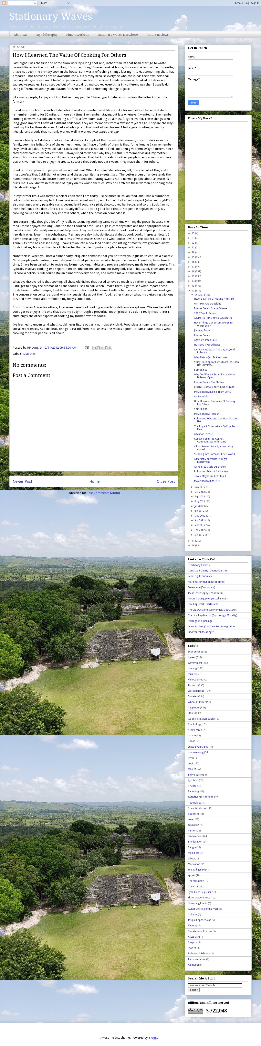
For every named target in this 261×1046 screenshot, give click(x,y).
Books (191, 741)
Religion (192, 942)
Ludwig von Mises (198, 746)
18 (193, 261)
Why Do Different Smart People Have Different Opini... (214, 376)
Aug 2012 (200, 501)
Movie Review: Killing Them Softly (212, 391)
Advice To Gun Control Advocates (213, 318)
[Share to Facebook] (106, 348)
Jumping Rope (202, 330)
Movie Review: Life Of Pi (207, 481)
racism (192, 735)
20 (193, 252)
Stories (192, 948)
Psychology (194, 724)
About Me (21, 34)
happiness (193, 707)
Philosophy (194, 679)
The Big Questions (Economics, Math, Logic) (212, 609)
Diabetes (29, 354)
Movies (192, 769)
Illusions (193, 685)
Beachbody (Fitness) (199, 565)
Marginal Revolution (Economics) (206, 581)
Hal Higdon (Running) (200, 621)
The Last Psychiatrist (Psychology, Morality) (212, 615)
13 (193, 285)
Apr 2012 (200, 520)
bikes (191, 858)
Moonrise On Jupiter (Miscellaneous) (208, 598)
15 (193, 276)
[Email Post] (86, 347)
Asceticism (194, 936)
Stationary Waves (50, 16)
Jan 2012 (200, 534)
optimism (193, 813)
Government (195, 662)
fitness (191, 657)
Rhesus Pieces (202, 335)
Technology (194, 802)
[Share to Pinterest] (110, 348)
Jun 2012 (200, 510)
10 (193, 545)
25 (193, 233)
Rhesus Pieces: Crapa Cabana (210, 308)
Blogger (154, 1037)
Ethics (191, 713)
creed (191, 819)
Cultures (192, 914)
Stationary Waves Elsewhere (117, 34)
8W (190, 758)
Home (94, 481)
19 (193, 257)
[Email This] (94, 348)
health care (194, 730)
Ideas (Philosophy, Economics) (205, 593)
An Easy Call (201, 396)
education (193, 825)
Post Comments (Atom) (103, 493)
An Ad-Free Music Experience (210, 466)
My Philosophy (47, 34)
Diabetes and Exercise (200, 931)
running (192, 668)
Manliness (193, 852)
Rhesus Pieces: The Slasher (209, 382)
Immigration (195, 841)
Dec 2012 (200, 294)
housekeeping (195, 752)
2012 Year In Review (205, 313)
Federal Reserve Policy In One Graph (214, 387)
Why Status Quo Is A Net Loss (210, 357)
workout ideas (196, 690)
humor (192, 830)
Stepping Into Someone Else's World (214, 454)
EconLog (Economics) (200, 576)
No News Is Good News (207, 344)
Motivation (194, 864)
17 (193, 266)
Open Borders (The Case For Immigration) (211, 626)
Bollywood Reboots (199, 953)
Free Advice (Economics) (201, 587)
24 (193, 238)
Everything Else (196, 869)
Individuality (195, 774)
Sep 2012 (200, 496)
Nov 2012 (200, 487)
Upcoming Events (197, 903)
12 (193, 290)
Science (192, 786)
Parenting (193, 791)
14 (193, 281)
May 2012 (200, 515)
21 (193, 247)
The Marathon (196, 880)
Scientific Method (197, 808)
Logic (191, 763)
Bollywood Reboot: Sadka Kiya (211, 471)
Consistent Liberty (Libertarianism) (207, 570)
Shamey (192, 925)
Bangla (192, 847)
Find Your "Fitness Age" (201, 632)
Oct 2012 (200, 491)
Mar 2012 (200, 525)
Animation (194, 964)
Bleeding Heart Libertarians (203, 604)
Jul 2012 (199, 506)
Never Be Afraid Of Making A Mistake (214, 298)
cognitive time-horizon (200, 797)
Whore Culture (196, 702)
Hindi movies (195, 836)
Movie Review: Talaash (206, 413)
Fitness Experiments (199, 897)
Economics (194, 651)
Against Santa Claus (205, 340)
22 (193, 242)
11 (193, 540)
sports (191, 875)
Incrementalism (197, 959)
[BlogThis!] (98, 348)
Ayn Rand (193, 780)
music (191, 674)
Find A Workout (77, 34)
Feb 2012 (200, 530)
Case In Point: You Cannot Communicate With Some (210, 440)
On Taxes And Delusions (207, 303)
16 (193, 271)
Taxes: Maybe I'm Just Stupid (210, 476)
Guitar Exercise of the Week (203, 908)
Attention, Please (203, 434)
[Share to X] (102, 348)
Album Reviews (158, 34)
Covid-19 (193, 886)
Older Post (166, 481)
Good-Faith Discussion (201, 718)
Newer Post (22, 481)
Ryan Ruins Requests (199, 892)
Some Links (200, 369)
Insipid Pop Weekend (199, 920)
